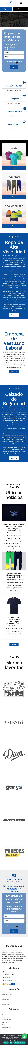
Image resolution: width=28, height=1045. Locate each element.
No (11, 1042)
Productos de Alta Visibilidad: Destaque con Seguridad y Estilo (14, 575)
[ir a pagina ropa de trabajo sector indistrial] (14, 185)
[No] (26, 1039)
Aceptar (6, 1042)
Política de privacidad (19, 1042)
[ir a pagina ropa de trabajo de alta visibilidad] (14, 214)
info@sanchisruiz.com (10, 980)
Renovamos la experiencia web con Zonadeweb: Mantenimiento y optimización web (14, 527)
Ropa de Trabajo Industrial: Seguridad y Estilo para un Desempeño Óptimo (14, 620)
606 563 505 (8, 977)
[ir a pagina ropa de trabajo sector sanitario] (14, 156)
